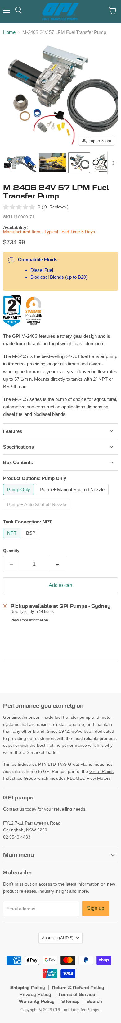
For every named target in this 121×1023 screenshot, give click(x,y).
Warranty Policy (37, 1001)
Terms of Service (76, 994)
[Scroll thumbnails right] (112, 162)
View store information (29, 620)
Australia (57, 938)
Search (94, 1001)
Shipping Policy (27, 987)
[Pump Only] (19, 496)
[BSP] (31, 539)
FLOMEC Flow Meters (89, 778)
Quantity (11, 550)
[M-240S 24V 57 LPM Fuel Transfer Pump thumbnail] (19, 163)
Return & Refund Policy (78, 987)
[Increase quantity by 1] (57, 564)
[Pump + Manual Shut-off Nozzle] (73, 496)
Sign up (95, 908)
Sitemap (70, 1001)
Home (9, 32)
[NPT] (12, 539)
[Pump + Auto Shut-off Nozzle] (37, 511)
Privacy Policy (35, 994)
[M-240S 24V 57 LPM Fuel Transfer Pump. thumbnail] (52, 163)
